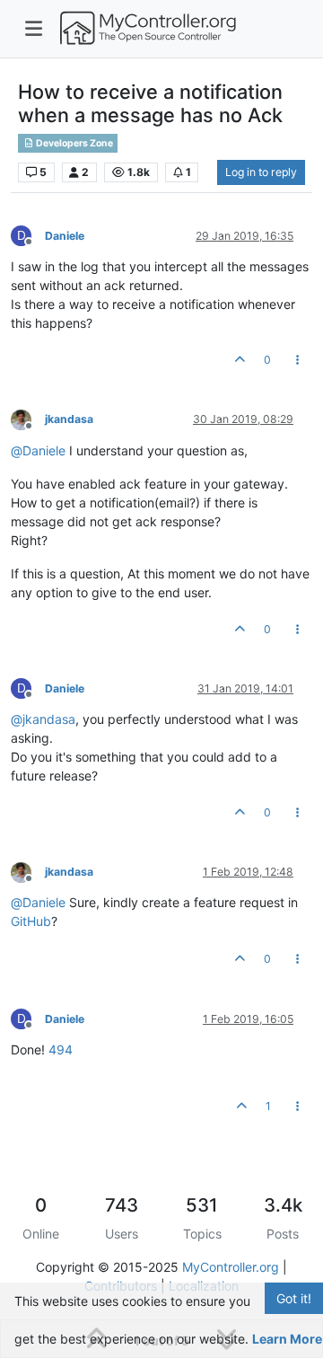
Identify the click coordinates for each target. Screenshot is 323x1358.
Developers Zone (73, 143)
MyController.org (230, 1266)
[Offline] (28, 419)
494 (60, 1049)
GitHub (31, 921)
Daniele (64, 235)
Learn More (287, 1338)
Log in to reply (261, 172)
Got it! (293, 1298)
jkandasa (69, 419)
